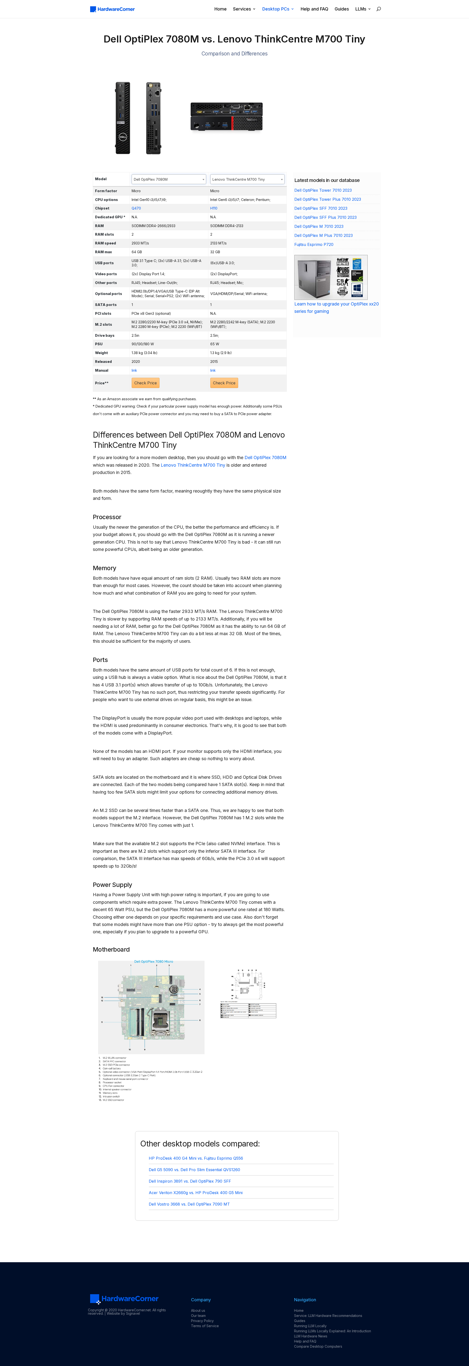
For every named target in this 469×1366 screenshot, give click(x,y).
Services (242, 9)
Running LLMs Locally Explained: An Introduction (332, 1331)
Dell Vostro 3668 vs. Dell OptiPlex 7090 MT (189, 1204)
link (134, 370)
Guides (342, 9)
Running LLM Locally (310, 1326)
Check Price (145, 382)
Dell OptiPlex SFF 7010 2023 (320, 208)
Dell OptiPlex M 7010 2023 (318, 226)
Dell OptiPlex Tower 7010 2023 (323, 190)
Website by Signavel (123, 1313)
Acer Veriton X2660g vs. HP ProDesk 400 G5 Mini (196, 1192)
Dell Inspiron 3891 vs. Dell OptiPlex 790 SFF (190, 1181)
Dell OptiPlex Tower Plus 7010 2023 (327, 199)
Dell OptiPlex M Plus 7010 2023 (323, 235)
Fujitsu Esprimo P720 (313, 244)
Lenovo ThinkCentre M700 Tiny (193, 465)
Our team (198, 1315)
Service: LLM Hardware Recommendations (328, 1315)
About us (198, 1310)
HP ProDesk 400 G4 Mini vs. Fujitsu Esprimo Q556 (196, 1158)
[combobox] (169, 179)
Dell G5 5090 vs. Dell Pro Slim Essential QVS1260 (194, 1169)
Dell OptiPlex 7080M (266, 457)
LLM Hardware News (310, 1336)
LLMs (360, 9)
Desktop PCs (275, 9)
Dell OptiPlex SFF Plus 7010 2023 (325, 217)
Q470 (136, 208)
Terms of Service (205, 1326)
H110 (213, 208)
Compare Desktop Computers (318, 1346)
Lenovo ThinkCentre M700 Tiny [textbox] (239, 179)
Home (220, 9)
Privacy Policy (202, 1321)
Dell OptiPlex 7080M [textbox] (151, 179)
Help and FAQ (314, 9)
